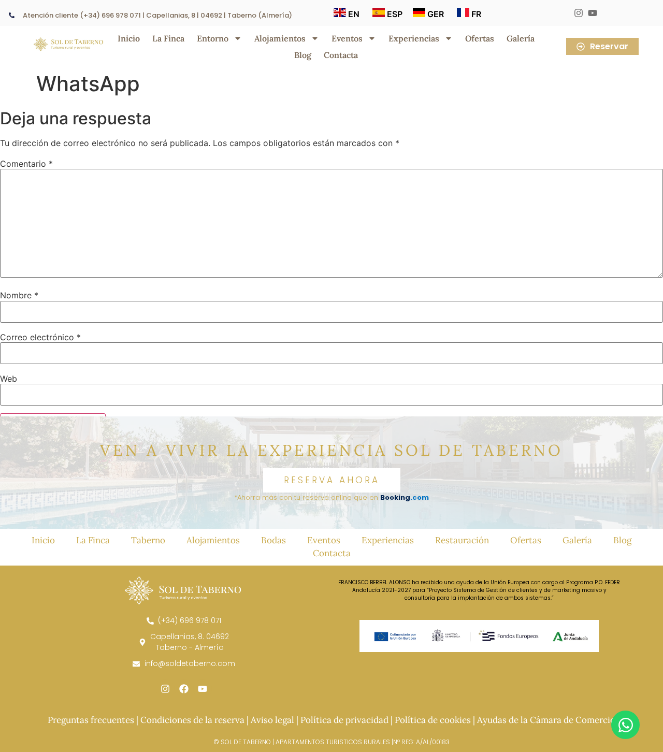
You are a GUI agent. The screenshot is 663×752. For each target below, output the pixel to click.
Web (8, 378)
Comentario (26, 164)
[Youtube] (202, 688)
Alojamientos (280, 38)
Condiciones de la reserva (192, 720)
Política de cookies (433, 720)
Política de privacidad (344, 720)
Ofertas (479, 38)
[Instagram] (165, 688)
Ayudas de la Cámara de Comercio (546, 720)
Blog (302, 55)
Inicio (129, 38)
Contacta (341, 55)
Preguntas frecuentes (91, 720)
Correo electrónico (40, 337)
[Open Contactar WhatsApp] (625, 725)
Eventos (347, 38)
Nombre (19, 295)
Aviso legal (272, 720)
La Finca (168, 38)
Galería (521, 38)
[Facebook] (184, 688)
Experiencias (413, 38)
